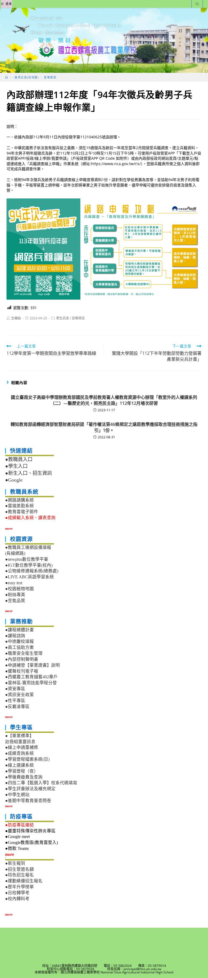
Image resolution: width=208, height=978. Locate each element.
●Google (13, 480)
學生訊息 (62, 318)
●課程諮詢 (15, 635)
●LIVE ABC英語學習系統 (29, 577)
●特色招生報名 (19, 875)
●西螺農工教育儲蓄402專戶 (31, 677)
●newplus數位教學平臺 (26, 559)
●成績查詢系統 (19, 753)
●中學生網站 (17, 794)
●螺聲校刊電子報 (21, 671)
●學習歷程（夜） (21, 771)
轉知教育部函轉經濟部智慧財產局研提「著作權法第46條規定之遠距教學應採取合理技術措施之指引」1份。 (104, 427)
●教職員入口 (18, 459)
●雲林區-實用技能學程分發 (31, 682)
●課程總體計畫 (19, 629)
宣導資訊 (78, 318)
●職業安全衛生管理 (24, 653)
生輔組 (16, 318)
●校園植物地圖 (19, 588)
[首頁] (6, 77)
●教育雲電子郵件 (21, 511)
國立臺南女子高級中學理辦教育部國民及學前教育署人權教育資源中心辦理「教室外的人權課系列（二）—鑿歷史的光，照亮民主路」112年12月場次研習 (104, 400)
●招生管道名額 (19, 869)
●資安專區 (15, 688)
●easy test (13, 582)
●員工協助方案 (19, 647)
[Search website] (197, 4)
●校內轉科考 (17, 898)
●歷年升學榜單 (19, 886)
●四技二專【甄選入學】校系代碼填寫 (41, 782)
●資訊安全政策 (19, 694)
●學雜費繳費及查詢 (24, 777)
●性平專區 (15, 700)
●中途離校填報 (19, 641)
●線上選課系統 (19, 765)
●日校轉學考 (17, 892)
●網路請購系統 (19, 500)
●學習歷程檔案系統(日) (27, 759)
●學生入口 (16, 466)
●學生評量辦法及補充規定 (30, 788)
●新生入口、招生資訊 (28, 473)
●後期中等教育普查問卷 (28, 800)
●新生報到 (15, 863)
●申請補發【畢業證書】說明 (32, 665)
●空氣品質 (15, 600)
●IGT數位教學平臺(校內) (29, 565)
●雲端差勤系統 (19, 505)
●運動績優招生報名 (24, 881)
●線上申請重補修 (21, 747)
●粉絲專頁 (15, 594)
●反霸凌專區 (17, 706)
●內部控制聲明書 (21, 659)
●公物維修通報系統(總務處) (31, 571)
